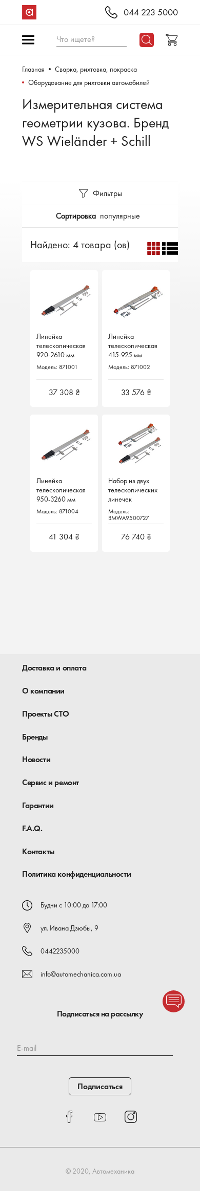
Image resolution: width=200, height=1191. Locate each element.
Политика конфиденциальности (76, 874)
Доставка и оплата (54, 667)
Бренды (35, 736)
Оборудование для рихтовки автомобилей (89, 82)
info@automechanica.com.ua (81, 974)
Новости (36, 759)
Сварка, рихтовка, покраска (96, 69)
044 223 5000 (151, 12)
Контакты (38, 851)
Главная (33, 69)
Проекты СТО (45, 713)
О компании (43, 690)
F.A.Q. (32, 828)
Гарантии (38, 805)
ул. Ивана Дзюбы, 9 (69, 928)
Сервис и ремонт (50, 782)
